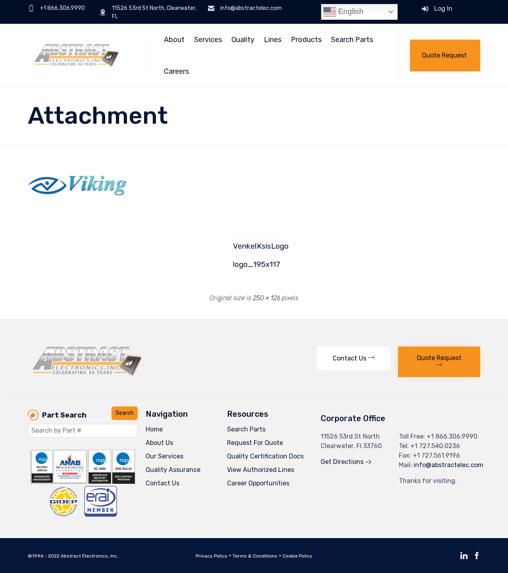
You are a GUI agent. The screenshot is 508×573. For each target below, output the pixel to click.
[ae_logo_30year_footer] (87, 374)
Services (208, 39)
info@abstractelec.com (448, 465)
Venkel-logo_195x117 (242, 248)
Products (306, 39)
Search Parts (352, 39)
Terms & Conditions (255, 556)
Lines (272, 39)
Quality (242, 39)
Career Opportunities (258, 483)
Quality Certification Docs (265, 456)
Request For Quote (255, 443)
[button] (445, 55)
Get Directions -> (346, 462)
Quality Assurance (173, 469)
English (350, 11)
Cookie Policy (297, 556)
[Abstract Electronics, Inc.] (82, 55)
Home (154, 429)
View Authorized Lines (260, 469)
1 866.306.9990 (454, 436)
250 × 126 (266, 298)
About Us (159, 443)
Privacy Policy (211, 556)
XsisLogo (266, 246)
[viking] (77, 208)
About (174, 39)
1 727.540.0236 (437, 446)
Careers (176, 71)
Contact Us (162, 483)
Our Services (164, 456)
